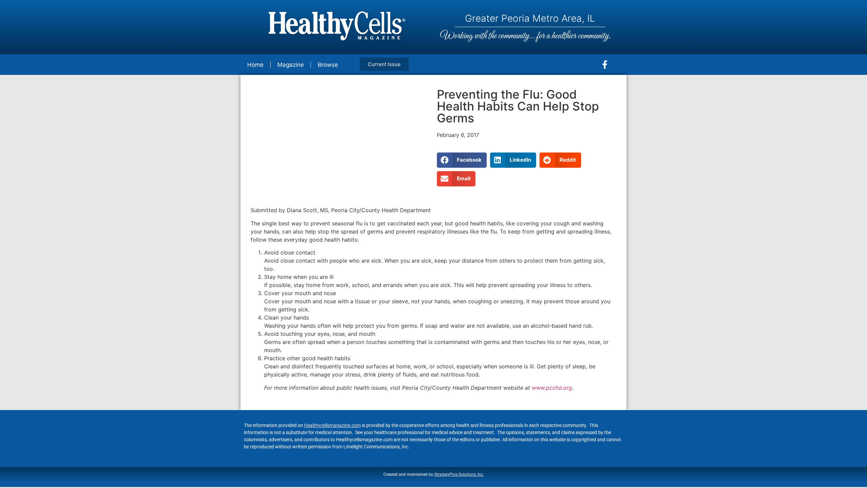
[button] (462, 160)
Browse (328, 64)
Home (255, 64)
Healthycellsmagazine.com (332, 425)
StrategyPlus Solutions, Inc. (459, 474)
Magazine (290, 64)
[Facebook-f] (604, 64)
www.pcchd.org (552, 387)
